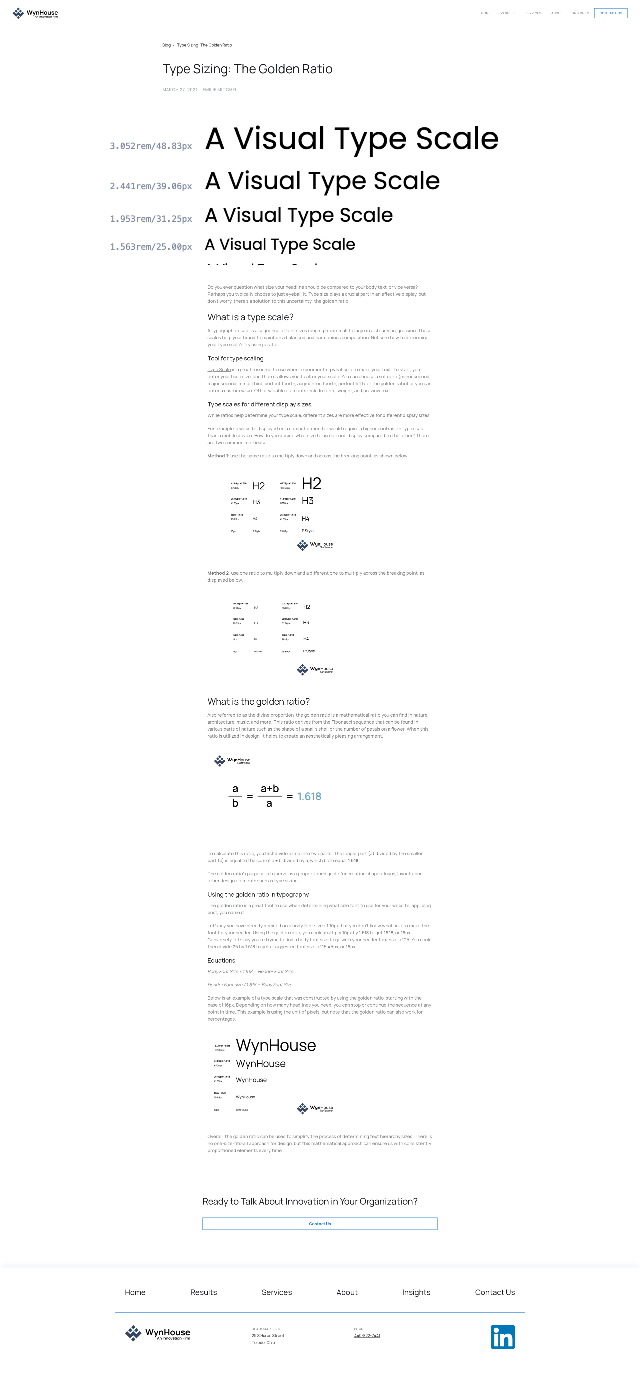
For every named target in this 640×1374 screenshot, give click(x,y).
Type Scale (219, 369)
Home (486, 13)
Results (508, 13)
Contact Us (611, 13)
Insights (581, 13)
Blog (166, 45)
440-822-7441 (367, 1335)
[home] (35, 13)
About (557, 13)
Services (533, 13)
